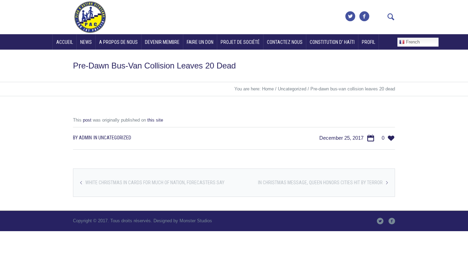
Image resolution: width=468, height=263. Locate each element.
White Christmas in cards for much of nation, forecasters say (154, 182)
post (87, 120)
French (412, 42)
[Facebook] (364, 16)
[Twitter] (350, 16)
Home (268, 88)
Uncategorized (292, 88)
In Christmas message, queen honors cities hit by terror (320, 182)
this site (155, 120)
